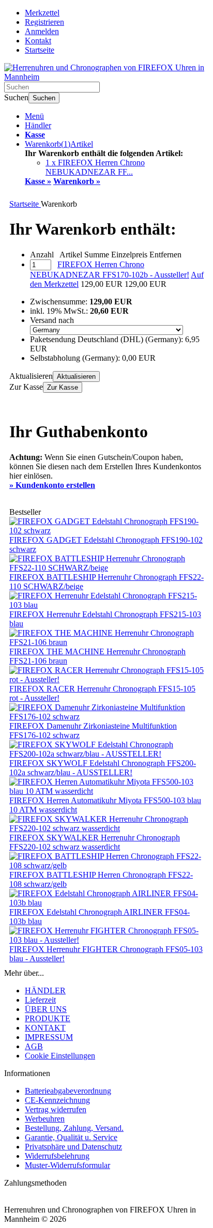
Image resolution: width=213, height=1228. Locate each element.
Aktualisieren (76, 376)
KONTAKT (45, 1027)
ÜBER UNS (46, 1009)
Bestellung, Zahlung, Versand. (74, 1128)
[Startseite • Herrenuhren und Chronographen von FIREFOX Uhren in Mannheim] (106, 76)
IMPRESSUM (49, 1037)
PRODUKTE (47, 1018)
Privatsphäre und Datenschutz (73, 1146)
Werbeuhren (45, 1118)
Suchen (44, 98)
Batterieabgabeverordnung (68, 1090)
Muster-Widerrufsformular (67, 1165)
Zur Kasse (62, 387)
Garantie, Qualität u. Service (71, 1137)
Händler (38, 125)
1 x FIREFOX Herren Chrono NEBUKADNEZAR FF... (95, 167)
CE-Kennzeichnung (57, 1100)
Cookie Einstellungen (60, 1055)
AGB (34, 1046)
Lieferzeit (40, 999)
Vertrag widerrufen (55, 1109)
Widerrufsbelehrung (57, 1156)
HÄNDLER (45, 990)
